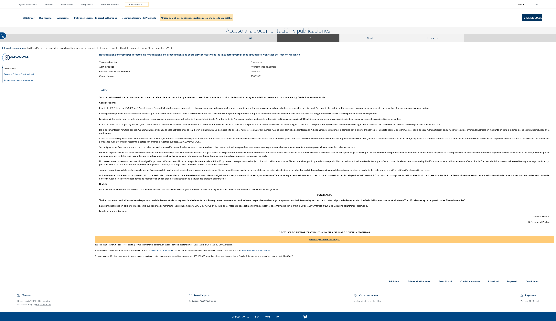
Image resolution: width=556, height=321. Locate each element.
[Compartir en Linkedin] (250, 38)
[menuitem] (30, 4)
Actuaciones (63, 18)
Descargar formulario (162, 250)
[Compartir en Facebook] (234, 38)
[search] (520, 4)
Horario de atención (109, 4)
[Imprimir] (268, 38)
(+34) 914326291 (43, 304)
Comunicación (66, 4)
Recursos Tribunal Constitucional (19, 74)
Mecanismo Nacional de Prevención (139, 18)
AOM (267, 316)
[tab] (234, 37)
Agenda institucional (28, 4)
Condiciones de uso (470, 281)
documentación (17, 48)
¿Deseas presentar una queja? (324, 239)
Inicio (5, 48)
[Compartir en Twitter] (242, 38)
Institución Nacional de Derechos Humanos (95, 18)
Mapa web (512, 281)
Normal (308, 38)
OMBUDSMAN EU (240, 316)
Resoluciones (10, 68)
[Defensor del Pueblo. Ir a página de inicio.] (16, 18)
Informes (48, 4)
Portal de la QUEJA (532, 18)
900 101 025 (36, 301)
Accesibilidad (445, 281)
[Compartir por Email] (259, 38)
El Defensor (29, 18)
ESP (536, 4)
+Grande (433, 38)
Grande (370, 38)
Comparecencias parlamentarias (18, 80)
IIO (277, 316)
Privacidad (493, 281)
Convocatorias (135, 4)
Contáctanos (532, 281)
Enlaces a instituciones (419, 281)
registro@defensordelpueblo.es (256, 250)
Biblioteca (394, 281)
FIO (257, 316)
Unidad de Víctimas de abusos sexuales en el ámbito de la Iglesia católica (197, 18)
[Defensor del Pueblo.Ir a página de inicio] (20, 281)
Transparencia (86, 4)
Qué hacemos (46, 18)
